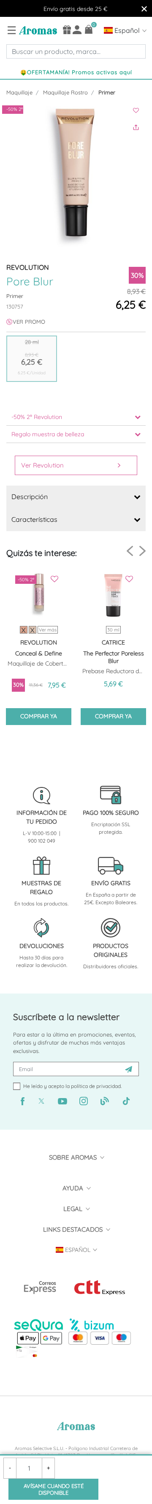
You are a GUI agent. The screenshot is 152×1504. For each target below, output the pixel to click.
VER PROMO (29, 321)
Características (34, 519)
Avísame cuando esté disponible (54, 1489)
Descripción (29, 496)
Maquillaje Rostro (65, 92)
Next (142, 550)
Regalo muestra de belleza (47, 434)
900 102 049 (41, 841)
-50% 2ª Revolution (36, 417)
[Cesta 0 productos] (88, 29)
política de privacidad (96, 1086)
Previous (130, 551)
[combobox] (76, 51)
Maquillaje (19, 92)
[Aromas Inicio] (37, 30)
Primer (106, 92)
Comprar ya (38, 716)
